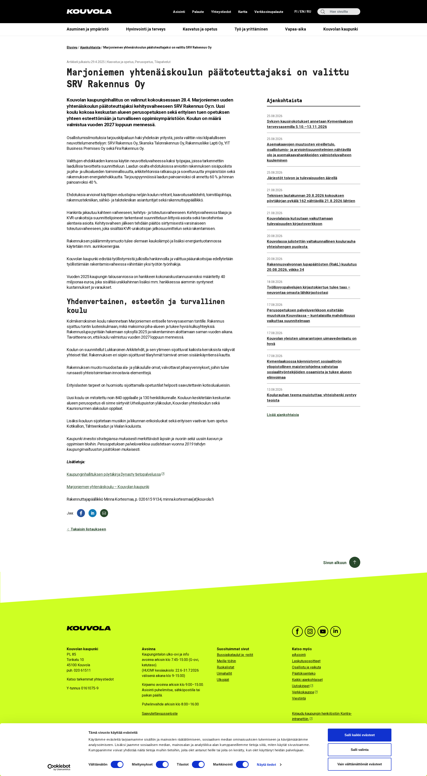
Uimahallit (224, 673)
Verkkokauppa (303, 692)
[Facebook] (81, 513)
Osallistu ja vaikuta (306, 667)
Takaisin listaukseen (88, 529)
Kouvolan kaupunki (340, 29)
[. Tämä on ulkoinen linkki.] (93, 513)
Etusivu (72, 47)
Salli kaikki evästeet (359, 735)
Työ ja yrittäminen (251, 29)
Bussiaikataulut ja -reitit (235, 655)
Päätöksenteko (304, 673)
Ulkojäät (223, 680)
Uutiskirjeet (301, 686)
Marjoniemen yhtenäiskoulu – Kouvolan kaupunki (108, 486)
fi (296, 11)
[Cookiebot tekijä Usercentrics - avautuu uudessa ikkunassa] (59, 767)
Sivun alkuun (334, 562)
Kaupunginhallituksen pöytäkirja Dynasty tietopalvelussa (114, 474)
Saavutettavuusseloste (160, 713)
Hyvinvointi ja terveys (145, 29)
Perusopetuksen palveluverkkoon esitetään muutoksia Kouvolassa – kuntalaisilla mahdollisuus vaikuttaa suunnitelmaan (311, 315)
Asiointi (179, 12)
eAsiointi (299, 655)
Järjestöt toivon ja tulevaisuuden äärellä (302, 178)
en (302, 11)
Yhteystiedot (221, 12)
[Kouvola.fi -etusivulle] (91, 628)
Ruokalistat (225, 667)
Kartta (242, 12)
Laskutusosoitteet (306, 661)
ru (309, 11)
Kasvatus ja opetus (200, 29)
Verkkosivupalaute (268, 12)
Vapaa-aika (295, 29)
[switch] (162, 764)
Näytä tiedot (266, 764)
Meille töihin (226, 661)
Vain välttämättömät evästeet (359, 764)
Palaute (198, 12)
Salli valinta (360, 750)
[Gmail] (104, 513)
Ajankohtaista (90, 47)
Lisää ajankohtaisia (283, 415)
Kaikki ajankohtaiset (307, 680)
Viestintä (299, 698)
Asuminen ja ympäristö (88, 29)
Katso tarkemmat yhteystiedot (90, 679)
